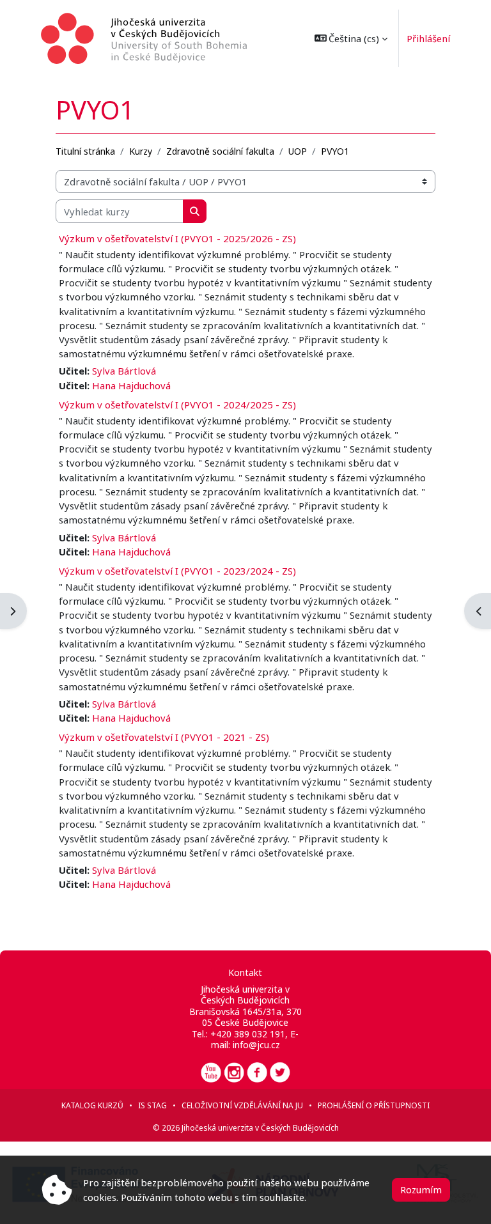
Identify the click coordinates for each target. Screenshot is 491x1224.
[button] (351, 38)
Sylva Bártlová (124, 370)
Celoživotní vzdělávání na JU (242, 1105)
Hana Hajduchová (131, 385)
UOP (297, 151)
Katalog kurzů (92, 1105)
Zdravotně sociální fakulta (220, 151)
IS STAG (152, 1105)
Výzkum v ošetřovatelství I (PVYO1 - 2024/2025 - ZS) (177, 404)
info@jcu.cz (256, 1045)
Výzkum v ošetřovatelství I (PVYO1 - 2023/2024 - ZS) (177, 570)
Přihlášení (428, 38)
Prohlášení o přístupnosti (374, 1105)
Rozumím (421, 1189)
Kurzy (140, 151)
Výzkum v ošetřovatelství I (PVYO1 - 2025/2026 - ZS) (177, 238)
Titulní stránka (85, 151)
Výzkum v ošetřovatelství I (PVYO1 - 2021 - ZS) (164, 737)
